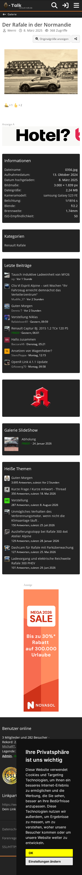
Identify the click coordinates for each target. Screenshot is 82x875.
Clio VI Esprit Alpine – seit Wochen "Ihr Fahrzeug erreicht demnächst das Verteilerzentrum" (39, 290)
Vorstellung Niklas (24, 317)
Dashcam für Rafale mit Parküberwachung (42, 547)
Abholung (29, 439)
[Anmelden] (65, 5)
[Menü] (76, 5)
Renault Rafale (15, 245)
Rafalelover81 (19, 322)
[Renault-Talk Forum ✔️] (17, 5)
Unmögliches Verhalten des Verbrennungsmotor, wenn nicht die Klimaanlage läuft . (38, 515)
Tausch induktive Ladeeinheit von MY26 (40, 274)
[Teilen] (76, 39)
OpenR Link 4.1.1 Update (29, 362)
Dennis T (16, 310)
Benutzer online (16, 728)
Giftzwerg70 (18, 366)
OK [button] (31, 853)
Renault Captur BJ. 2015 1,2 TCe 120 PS (39, 328)
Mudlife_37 (18, 299)
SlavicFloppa (18, 355)
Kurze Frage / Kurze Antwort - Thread (38, 489)
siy (13, 279)
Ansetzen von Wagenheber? (31, 351)
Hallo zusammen (23, 339)
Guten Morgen (22, 306)
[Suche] (54, 5)
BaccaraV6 (17, 344)
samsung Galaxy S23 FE (61, 195)
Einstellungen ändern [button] (45, 861)
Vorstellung (19, 500)
